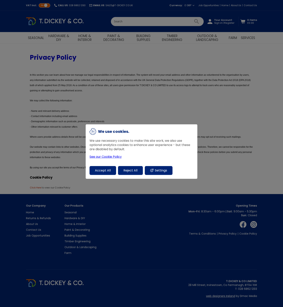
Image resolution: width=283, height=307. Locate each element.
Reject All (130, 170)
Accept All (103, 170)
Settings (161, 170)
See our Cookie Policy (106, 156)
